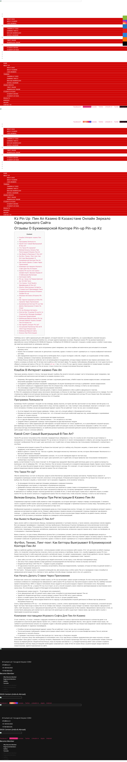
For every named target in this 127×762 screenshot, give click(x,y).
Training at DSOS (12, 28)
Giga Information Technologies (86, 761)
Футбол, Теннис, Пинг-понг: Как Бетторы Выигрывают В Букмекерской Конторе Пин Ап (30, 258)
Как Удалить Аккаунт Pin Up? (29, 324)
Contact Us (7, 58)
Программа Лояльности (27, 241)
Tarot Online (11, 40)
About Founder (12, 21)
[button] (63, 60)
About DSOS (11, 19)
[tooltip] (125, 18)
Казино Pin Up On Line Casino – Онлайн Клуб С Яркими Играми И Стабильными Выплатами (30, 273)
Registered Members (9, 679)
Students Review (12, 47)
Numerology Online (13, 42)
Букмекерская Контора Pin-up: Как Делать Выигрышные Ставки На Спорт (31, 306)
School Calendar (12, 35)
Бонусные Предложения (27, 316)
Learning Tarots (12, 31)
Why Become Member (10, 677)
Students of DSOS (9, 44)
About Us (6, 16)
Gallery (6, 56)
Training (6, 25)
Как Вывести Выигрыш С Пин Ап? (30, 254)
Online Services (8, 37)
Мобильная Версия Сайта (28, 331)
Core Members (11, 23)
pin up (52, 364)
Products (6, 52)
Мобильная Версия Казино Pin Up (30, 318)
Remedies (6, 54)
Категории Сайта (25, 277)
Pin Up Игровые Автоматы (28, 310)
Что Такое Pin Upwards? (27, 248)
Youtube (6, 683)
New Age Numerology (14, 33)
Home (5, 14)
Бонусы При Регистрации (28, 333)
